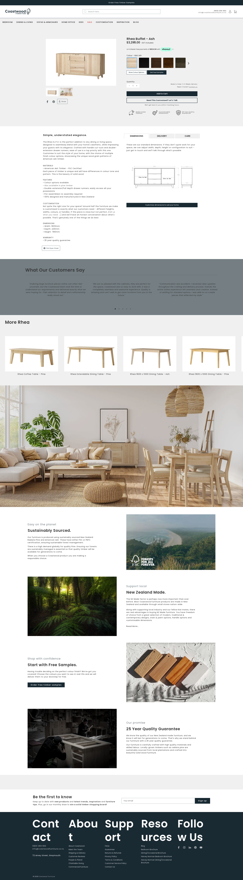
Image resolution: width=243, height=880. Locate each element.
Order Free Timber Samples (121, 2)
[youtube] (201, 847)
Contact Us (110, 867)
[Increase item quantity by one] (136, 86)
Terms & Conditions (114, 860)
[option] (81, 62)
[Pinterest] (53, 101)
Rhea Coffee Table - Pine (32, 374)
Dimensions (136, 136)
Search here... (94, 11)
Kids (81, 22)
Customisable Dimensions (164, 112)
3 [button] (123, 309)
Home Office (68, 22)
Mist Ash (132, 63)
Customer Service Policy (115, 863)
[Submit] (86, 11)
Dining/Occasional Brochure (153, 853)
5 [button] (130, 309)
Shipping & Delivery (77, 853)
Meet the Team (76, 849)
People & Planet (76, 860)
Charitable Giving (76, 863)
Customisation (104, 22)
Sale (89, 22)
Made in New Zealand (141, 112)
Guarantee (110, 849)
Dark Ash (144, 63)
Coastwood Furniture (47, 876)
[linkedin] (190, 847)
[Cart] (235, 11)
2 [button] (119, 309)
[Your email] (158, 801)
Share (63, 101)
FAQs (107, 846)
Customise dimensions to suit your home (162, 205)
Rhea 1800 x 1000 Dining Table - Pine (209, 374)
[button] (237, 357)
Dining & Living (24, 22)
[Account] (230, 11)
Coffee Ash (168, 63)
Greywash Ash (180, 63)
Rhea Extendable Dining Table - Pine (90, 374)
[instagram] (184, 847)
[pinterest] (195, 847)
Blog (136, 22)
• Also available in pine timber (58, 185)
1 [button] (115, 309)
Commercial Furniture (78, 867)
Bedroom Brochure (149, 849)
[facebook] (178, 847)
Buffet (56, 142)
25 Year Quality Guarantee (188, 112)
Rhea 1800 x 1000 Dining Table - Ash (150, 374)
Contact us (193, 87)
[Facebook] (47, 101)
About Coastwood (77, 846)
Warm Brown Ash (156, 63)
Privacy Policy (111, 856)
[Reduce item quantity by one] (129, 86)
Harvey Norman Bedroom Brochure (156, 856)
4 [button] (126, 309)
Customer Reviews (77, 856)
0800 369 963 (39, 846)
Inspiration (123, 22)
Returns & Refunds (113, 853)
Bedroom (8, 22)
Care (187, 136)
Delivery (162, 136)
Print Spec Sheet (52, 248)
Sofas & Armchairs (47, 22)
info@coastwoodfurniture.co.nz (212, 12)
